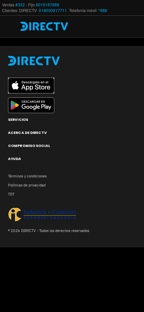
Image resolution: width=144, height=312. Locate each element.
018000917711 (53, 10)
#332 (20, 4)
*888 (102, 10)
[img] (12, 26)
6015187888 (47, 4)
